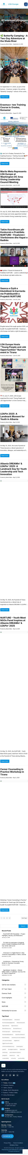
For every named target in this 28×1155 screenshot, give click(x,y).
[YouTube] (13, 1075)
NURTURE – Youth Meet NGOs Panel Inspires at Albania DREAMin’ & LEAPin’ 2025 (13, 621)
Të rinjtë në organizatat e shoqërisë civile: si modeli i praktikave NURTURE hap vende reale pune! (13, 944)
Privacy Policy (7, 1143)
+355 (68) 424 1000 (11, 1104)
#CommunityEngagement (8, 1022)
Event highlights (7, 997)
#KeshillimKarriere (6, 1028)
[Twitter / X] (2, 1075)
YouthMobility (21, 1058)
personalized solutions (15, 1052)
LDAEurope (22, 1049)
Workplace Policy (14, 1145)
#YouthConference (20, 1034)
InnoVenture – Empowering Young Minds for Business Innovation (12, 962)
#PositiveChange (16, 1031)
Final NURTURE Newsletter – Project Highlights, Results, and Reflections (13, 934)
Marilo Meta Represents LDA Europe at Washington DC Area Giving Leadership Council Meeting (13, 176)
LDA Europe (13, 4)
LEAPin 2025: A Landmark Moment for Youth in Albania (12, 416)
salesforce (12, 1055)
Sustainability (5, 1058)
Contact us (6, 1136)
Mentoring (4, 1052)
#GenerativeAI (5, 1025)
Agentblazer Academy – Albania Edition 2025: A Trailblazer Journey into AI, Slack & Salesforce (13, 971)
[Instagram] (10, 1075)
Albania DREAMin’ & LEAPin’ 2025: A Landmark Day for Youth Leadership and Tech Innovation (13, 469)
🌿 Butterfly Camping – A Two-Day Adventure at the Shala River (14, 38)
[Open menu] (26, 4)
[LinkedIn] (17, 1075)
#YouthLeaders (5, 1037)
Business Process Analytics (18, 1037)
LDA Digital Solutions (13, 1049)
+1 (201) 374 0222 (10, 1105)
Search (23, 926)
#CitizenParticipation (7, 1019)
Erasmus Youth (6, 993)
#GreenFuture (14, 1025)
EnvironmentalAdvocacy (8, 1046)
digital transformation (7, 1043)
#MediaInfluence (17, 1028)
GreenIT (4, 1049)
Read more (5, 97)
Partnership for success (9, 1010)
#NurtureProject (6, 1031)
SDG (18, 1055)
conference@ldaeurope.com (13, 1112)
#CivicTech (17, 1019)
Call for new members (9, 985)
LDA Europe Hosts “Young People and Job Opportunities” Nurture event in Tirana (13, 348)
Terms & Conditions (18, 1143)
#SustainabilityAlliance (7, 1034)
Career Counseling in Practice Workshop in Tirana (12, 772)
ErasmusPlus (19, 1046)
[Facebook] (6, 1075)
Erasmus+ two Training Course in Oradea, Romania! (13, 107)
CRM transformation (7, 1040)
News (3, 1002)
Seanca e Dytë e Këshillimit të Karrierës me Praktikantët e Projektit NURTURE (12, 292)
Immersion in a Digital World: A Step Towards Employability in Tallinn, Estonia (14, 953)
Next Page (24, 918)
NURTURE (5, 1006)
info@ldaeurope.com (11, 1110)
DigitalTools (16, 1040)
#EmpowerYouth (21, 1022)
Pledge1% (4, 1055)
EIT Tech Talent (7, 989)
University (13, 1058)
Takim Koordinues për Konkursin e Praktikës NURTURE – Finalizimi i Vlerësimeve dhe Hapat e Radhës (14, 235)
